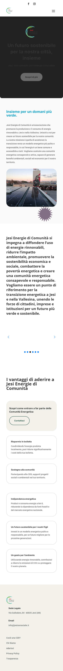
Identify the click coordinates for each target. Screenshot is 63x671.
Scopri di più (31, 77)
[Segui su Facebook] (28, 3)
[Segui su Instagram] (34, 3)
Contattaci (19, 420)
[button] (54, 337)
